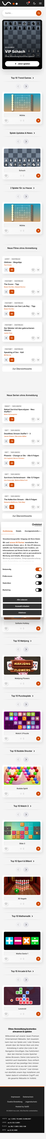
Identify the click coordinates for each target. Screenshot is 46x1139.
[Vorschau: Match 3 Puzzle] (22, 721)
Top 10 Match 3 (21, 806)
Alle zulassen (22, 600)
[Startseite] (11, 3)
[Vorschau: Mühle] (22, 102)
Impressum (15, 1097)
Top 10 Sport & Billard (21, 861)
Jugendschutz (31, 1102)
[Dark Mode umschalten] (34, 3)
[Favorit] (6, 120)
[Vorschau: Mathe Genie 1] (22, 941)
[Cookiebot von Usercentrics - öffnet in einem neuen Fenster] (32, 524)
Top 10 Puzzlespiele (21, 696)
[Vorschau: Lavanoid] (22, 996)
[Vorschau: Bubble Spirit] (22, 776)
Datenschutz (28, 1097)
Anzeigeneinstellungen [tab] (34, 531)
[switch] (38, 576)
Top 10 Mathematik (21, 916)
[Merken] (33, 270)
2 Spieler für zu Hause (21, 188)
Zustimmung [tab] (8, 531)
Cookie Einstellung (14, 1102)
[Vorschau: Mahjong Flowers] (22, 665)
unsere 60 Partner (17, 542)
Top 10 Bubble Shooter (21, 751)
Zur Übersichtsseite (22, 369)
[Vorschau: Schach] (22, 158)
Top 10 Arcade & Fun (21, 971)
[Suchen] (38, 13)
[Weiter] (26, 86)
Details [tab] (18, 531)
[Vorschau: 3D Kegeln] (22, 886)
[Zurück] (18, 86)
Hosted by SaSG (22, 1107)
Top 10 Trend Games (21, 78)
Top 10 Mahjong (21, 641)
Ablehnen (22, 613)
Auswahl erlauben (22, 606)
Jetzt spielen (24, 64)
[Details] (38, 270)
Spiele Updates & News (21, 133)
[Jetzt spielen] (38, 120)
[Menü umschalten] (40, 3)
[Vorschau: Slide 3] (22, 831)
